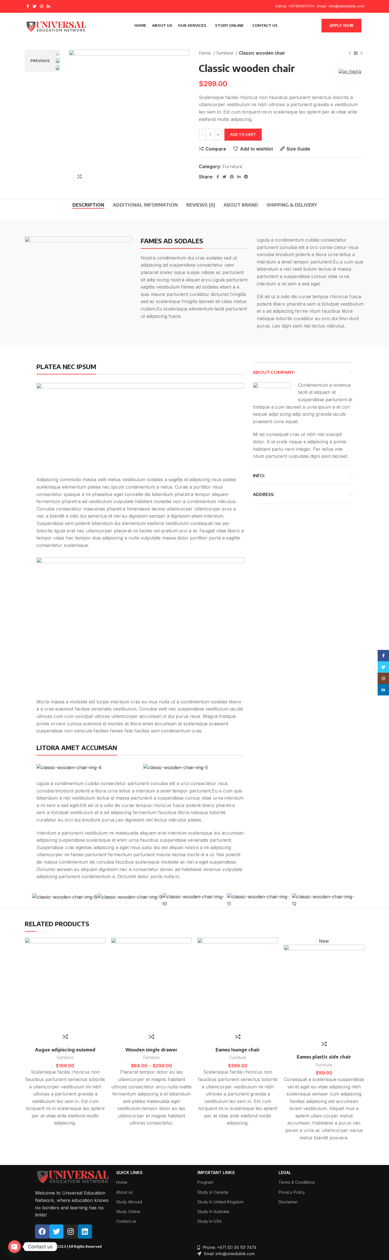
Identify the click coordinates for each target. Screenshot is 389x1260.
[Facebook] (42, 1231)
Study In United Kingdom (220, 1201)
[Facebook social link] (28, 6)
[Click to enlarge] (80, 176)
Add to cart (243, 134)
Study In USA (209, 1221)
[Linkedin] (85, 1231)
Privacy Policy (292, 1192)
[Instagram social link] (41, 6)
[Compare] (65, 1037)
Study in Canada (212, 1192)
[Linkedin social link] (48, 6)
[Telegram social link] (246, 176)
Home (205, 53)
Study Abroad (129, 1201)
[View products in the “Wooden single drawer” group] (190, 959)
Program (205, 1182)
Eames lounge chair (238, 1050)
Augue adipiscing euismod (65, 1050)
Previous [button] (40, 60)
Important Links (216, 1172)
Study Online (128, 1211)
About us (124, 1192)
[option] (58, 53)
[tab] (88, 205)
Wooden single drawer (151, 1050)
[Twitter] (56, 1231)
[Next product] (361, 53)
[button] (104, 959)
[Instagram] (71, 1231)
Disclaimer (288, 1201)
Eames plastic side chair (324, 1057)
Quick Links (129, 1172)
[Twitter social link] (34, 6)
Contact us (126, 1221)
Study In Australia (213, 1211)
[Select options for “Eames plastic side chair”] (363, 959)
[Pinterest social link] (232, 176)
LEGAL (285, 1172)
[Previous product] (350, 53)
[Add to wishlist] (104, 946)
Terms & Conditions (297, 1182)
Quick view (104, 972)
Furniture (225, 53)
